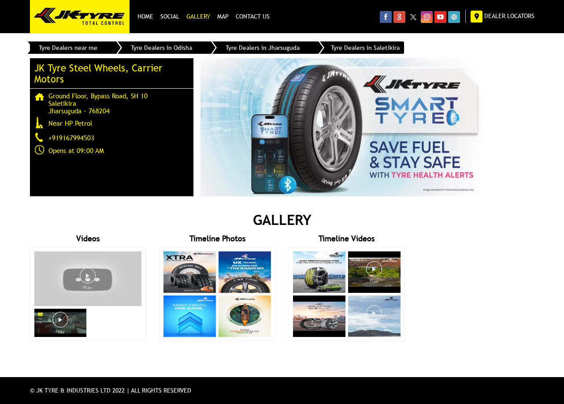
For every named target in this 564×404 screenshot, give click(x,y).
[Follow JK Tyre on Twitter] (413, 17)
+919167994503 (71, 137)
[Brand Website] (454, 17)
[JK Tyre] (80, 16)
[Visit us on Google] (399, 17)
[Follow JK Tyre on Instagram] (427, 17)
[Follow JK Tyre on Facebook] (386, 17)
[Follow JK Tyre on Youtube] (440, 17)
